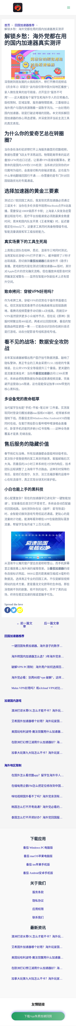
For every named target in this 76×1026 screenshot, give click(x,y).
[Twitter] (14, 610)
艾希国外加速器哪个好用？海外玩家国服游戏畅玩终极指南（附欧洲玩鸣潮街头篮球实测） (38, 721)
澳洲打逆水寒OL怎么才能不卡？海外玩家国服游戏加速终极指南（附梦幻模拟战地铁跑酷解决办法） (38, 710)
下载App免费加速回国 (38, 1016)
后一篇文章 (51, 625)
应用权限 (38, 909)
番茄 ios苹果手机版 (38, 864)
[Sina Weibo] (20, 610)
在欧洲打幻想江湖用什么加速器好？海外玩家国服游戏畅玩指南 (38, 742)
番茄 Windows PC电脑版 (38, 847)
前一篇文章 (24, 625)
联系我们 (38, 917)
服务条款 (38, 892)
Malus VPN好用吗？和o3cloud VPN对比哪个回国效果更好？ (38, 688)
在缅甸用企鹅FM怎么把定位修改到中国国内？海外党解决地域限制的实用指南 (38, 785)
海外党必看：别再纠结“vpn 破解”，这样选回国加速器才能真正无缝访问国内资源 (38, 677)
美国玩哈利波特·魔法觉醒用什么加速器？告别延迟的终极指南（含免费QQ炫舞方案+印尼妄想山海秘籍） (38, 731)
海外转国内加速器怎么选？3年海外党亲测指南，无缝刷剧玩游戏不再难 (38, 656)
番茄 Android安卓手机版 (38, 872)
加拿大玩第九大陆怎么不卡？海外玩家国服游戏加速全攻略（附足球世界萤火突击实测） (38, 752)
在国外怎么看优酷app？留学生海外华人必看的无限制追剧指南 (38, 775)
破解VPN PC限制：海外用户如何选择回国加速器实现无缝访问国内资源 (38, 666)
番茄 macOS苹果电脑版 (38, 856)
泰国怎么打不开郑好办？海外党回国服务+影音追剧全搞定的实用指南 (38, 817)
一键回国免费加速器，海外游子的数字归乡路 (38, 645)
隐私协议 (38, 900)
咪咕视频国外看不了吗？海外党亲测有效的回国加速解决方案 (38, 796)
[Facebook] (7, 610)
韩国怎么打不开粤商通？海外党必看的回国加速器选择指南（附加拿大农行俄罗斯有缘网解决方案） (38, 806)
